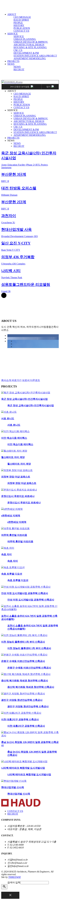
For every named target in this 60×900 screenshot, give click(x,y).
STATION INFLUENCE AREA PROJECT (35, 55)
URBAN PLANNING (25, 39)
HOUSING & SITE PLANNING (30, 47)
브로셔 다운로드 (31, 380)
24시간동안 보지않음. (20, 86)
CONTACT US (21, 31)
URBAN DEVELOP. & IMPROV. (31, 42)
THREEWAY (14, 877)
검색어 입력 (13, 882)
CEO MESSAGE (22, 17)
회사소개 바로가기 (11, 380)
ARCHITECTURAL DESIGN (29, 44)
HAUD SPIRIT (21, 20)
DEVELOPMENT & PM (26, 53)
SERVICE (12, 33)
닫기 (48, 86)
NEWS (10, 64)
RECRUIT (19, 69)
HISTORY (19, 25)
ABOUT (11, 14)
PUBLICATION (22, 28)
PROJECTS (13, 61)
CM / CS (18, 50)
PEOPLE (18, 22)
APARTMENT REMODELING (30, 58)
